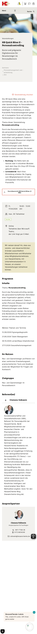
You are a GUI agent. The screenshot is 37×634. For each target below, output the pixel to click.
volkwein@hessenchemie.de (20, 536)
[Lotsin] (19, 3)
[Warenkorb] (25, 3)
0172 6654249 (19, 532)
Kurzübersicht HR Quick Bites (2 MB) (19, 192)
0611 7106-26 (20, 530)
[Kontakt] (29, 3)
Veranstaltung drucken (24, 95)
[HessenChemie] (6, 4)
